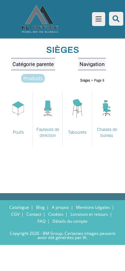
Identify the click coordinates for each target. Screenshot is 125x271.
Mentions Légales (93, 207)
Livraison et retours (89, 214)
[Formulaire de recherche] (116, 19)
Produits (33, 78)
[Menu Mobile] (97, 20)
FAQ (41, 221)
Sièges (85, 80)
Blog (40, 207)
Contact (33, 214)
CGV (15, 214)
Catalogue (19, 207)
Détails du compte (70, 221)
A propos (60, 207)
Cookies (56, 214)
